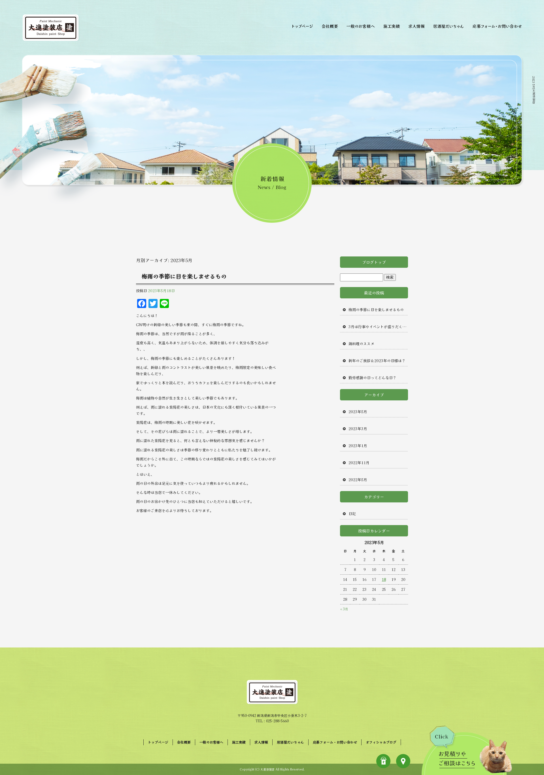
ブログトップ (374, 262)
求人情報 (417, 25)
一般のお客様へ (360, 25)
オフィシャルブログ (381, 742)
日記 (352, 513)
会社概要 (330, 25)
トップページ (301, 25)
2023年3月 (357, 428)
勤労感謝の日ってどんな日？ (372, 377)
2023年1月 (357, 445)
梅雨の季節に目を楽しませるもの (184, 276)
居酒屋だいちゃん (449, 25)
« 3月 (344, 608)
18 (384, 579)
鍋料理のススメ (361, 343)
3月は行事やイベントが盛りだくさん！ (378, 326)
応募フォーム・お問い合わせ (498, 25)
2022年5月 (357, 479)
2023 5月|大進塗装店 (534, 89)
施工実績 (391, 25)
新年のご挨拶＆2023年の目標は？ (376, 360)
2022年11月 (358, 462)
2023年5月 (357, 411)
